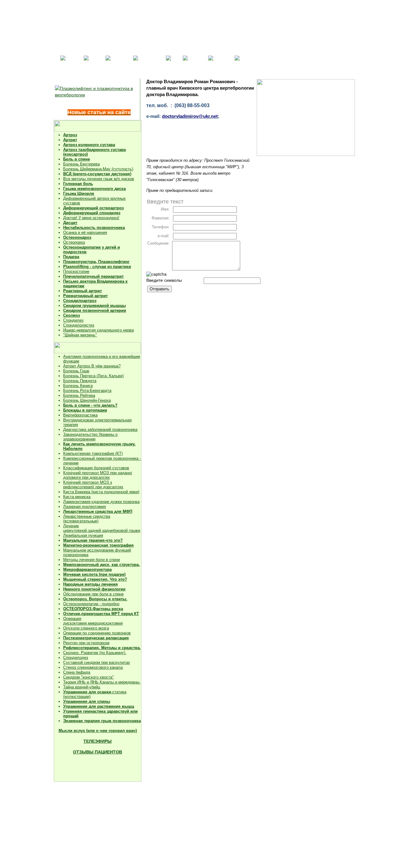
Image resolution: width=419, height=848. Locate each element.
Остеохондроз (77, 237)
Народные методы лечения (90, 584)
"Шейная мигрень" (80, 335)
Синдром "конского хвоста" (88, 677)
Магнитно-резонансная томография (98, 545)
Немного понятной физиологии (94, 589)
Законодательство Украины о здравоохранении (90, 436)
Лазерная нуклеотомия (84, 506)
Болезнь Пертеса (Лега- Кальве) (93, 376)
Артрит (70, 139)
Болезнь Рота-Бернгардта (87, 390)
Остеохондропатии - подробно (91, 604)
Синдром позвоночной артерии (94, 310)
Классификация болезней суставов (96, 468)
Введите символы (164, 280)
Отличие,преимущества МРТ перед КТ (101, 613)
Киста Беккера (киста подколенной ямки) (101, 492)
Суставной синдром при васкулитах (96, 662)
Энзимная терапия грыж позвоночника (102, 720)
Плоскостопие (76, 271)
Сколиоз (71, 315)
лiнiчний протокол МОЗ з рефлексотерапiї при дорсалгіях (93, 484)
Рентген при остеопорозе (86, 643)
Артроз (70, 135)
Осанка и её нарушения (85, 232)
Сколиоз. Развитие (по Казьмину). (94, 652)
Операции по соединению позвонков (97, 633)
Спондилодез (75, 657)
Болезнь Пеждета (79, 380)
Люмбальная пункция (83, 535)
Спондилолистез (78, 325)
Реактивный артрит (82, 290)
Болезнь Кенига (78, 385)
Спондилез (73, 320)
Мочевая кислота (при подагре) (94, 574)
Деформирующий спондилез (91, 213)
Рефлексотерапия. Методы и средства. (102, 647)
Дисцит (70, 222)
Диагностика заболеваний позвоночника (100, 429)
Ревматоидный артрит (85, 295)
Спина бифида (76, 672)
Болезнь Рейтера (79, 395)
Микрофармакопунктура (87, 569)
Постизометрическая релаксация (96, 638)
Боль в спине (76, 159)
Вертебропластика (80, 415)
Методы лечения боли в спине (91, 559)
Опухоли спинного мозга (86, 628)
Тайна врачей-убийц (81, 687)
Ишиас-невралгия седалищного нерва (98, 330)
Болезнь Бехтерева (81, 164)
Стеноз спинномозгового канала (93, 667)
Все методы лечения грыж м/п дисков (98, 178)
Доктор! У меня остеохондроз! (91, 217)
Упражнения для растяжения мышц (98, 706)
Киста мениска (76, 496)
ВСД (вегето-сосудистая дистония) (97, 174)
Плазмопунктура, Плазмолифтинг (96, 261)
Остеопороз (74, 242)
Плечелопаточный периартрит (93, 276)
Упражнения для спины (86, 701)
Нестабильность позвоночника (94, 227)
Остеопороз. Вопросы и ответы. (95, 599)
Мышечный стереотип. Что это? (95, 579)
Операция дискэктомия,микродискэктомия (93, 620)
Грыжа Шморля (78, 193)
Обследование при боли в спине (93, 594)
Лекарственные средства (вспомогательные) (86, 518)
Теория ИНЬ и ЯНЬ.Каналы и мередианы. (101, 682)
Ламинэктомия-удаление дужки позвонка (101, 501)
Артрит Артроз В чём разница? (92, 366)
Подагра (71, 256)
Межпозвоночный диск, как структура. (101, 564)
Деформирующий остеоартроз (93, 208)
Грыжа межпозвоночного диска (94, 188)
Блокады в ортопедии (85, 410)
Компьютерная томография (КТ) (93, 453)
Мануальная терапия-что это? (93, 540)
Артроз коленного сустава (89, 144)
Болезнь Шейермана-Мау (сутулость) (98, 169)
